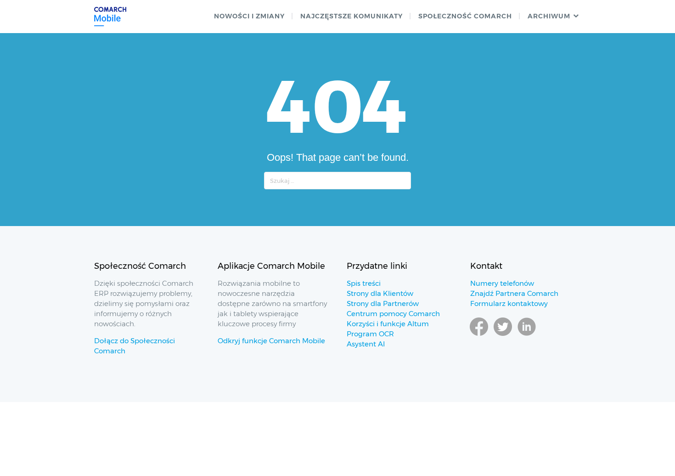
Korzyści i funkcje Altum (388, 323)
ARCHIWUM (549, 16)
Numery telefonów (502, 283)
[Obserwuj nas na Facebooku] (479, 335)
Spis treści (364, 283)
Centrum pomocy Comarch (393, 313)
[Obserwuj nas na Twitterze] (503, 335)
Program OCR (370, 333)
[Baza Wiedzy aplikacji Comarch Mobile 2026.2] (110, 16)
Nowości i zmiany (249, 16)
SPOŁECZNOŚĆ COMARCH (465, 16)
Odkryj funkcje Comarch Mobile (271, 340)
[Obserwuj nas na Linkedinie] (527, 335)
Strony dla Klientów (380, 293)
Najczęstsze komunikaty (351, 16)
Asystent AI (366, 344)
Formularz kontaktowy (509, 303)
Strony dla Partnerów (383, 303)
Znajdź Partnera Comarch (514, 293)
